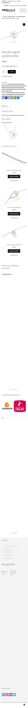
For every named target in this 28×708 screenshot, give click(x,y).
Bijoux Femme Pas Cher (10, 87)
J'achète (11, 71)
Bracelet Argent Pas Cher (7, 96)
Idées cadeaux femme (7, 91)
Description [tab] (5, 106)
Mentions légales (8, 552)
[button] (24, 24)
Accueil (4, 16)
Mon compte (4, 705)
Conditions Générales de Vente (11, 546)
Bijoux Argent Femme (19, 84)
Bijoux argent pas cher (7, 85)
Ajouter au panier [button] (14, 176)
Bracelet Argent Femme (19, 94)
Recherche (14, 705)
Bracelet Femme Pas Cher (11, 89)
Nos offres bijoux (8, 554)
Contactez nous (8, 549)
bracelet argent (9, 94)
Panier (21, 704)
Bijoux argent (10, 84)
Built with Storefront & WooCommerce (13, 702)
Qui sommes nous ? (8, 557)
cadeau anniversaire (18, 96)
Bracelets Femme (11, 16)
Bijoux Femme (16, 85)
